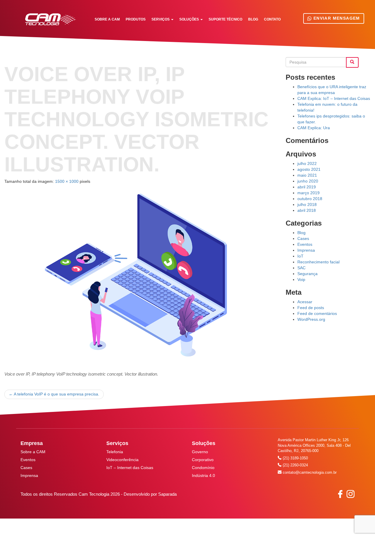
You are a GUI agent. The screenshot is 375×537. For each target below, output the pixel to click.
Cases (303, 238)
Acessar (304, 301)
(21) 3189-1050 (295, 458)
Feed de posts (310, 307)
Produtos (136, 19)
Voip (301, 279)
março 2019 (308, 192)
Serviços (161, 19)
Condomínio (203, 467)
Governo (200, 451)
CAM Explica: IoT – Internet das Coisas (333, 98)
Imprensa (306, 250)
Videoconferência (122, 459)
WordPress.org (311, 319)
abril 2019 (306, 187)
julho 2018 (307, 204)
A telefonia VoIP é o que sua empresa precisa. (54, 394)
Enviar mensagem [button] (336, 18)
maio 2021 (307, 175)
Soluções (189, 19)
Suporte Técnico (225, 19)
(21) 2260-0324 (295, 465)
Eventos (304, 244)
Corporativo (203, 459)
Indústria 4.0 (203, 475)
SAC (301, 267)
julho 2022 (307, 163)
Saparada (167, 494)
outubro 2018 (309, 198)
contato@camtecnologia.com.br (309, 472)
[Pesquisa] (352, 62)
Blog (253, 19)
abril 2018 (306, 210)
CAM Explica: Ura (313, 127)
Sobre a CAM (107, 19)
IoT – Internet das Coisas (129, 467)
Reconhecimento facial (318, 262)
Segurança (307, 273)
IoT (300, 256)
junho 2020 (307, 181)
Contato (272, 19)
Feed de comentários (317, 313)
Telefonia (114, 451)
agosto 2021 (309, 169)
